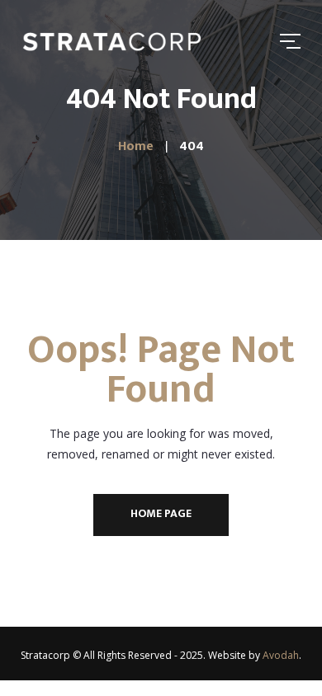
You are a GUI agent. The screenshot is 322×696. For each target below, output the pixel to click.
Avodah (281, 655)
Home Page (161, 513)
